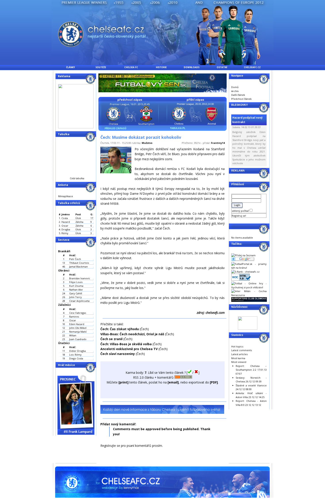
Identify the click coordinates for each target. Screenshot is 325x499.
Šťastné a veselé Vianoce (251, 385)
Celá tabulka (77, 178)
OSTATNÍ (222, 67)
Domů (235, 87)
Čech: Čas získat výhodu (119, 329)
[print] (123, 382)
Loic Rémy (75, 354)
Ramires (74, 316)
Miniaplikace (65, 196)
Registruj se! (239, 215)
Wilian (72, 335)
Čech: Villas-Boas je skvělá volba (126, 344)
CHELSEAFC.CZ (252, 67)
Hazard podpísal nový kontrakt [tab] (247, 120)
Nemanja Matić (78, 331)
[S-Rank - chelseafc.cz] (245, 271)
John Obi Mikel (77, 327)
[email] (173, 382)
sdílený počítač (241, 210)
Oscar (72, 320)
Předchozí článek (241, 98)
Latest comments (241, 350)
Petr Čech (75, 259)
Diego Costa (76, 358)
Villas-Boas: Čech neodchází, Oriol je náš (132, 334)
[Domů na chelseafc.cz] (162, 64)
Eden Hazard (76, 324)
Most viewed (238, 362)
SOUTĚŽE (101, 67)
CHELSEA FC (131, 67)
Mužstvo (147, 142)
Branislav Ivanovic (79, 278)
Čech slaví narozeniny (117, 354)
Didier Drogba (77, 351)
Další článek (238, 94)
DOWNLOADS (191, 67)
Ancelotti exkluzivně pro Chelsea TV (129, 349)
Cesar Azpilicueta (79, 300)
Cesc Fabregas (77, 312)
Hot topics (237, 346)
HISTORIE (161, 67)
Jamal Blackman (78, 266)
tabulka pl (177, 128)
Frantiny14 (218, 142)
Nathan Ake (76, 289)
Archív (235, 91)
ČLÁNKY (70, 67)
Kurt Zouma (76, 285)
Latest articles (239, 354)
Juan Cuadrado (77, 339)
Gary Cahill (75, 293)
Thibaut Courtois (79, 262)
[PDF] (214, 382)
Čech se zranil (111, 339)
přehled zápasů (115, 128)
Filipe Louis (75, 282)
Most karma (238, 358)
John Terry (75, 297)
